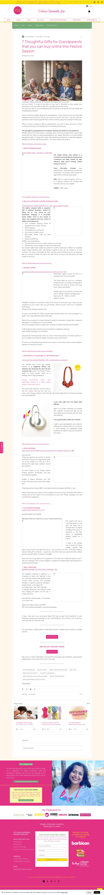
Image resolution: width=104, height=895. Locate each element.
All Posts (16, 25)
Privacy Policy (64, 892)
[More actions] (81, 37)
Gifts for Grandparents (29, 670)
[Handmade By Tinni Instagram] (94, 2)
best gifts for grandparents (47, 673)
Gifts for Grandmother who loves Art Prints (34, 679)
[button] (89, 11)
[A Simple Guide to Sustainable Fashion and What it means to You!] (78, 713)
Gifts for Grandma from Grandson (58, 670)
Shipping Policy (18, 842)
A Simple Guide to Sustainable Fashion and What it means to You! (77, 723)
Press (23, 25)
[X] (55, 881)
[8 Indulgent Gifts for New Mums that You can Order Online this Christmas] (25, 713)
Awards (30, 25)
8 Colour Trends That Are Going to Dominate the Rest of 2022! (51, 723)
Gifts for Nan (73, 670)
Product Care (17, 844)
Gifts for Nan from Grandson (30, 673)
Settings (89, 892)
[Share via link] (34, 689)
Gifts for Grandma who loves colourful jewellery (35, 676)
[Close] (102, 892)
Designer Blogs (39, 25)
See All (88, 703)
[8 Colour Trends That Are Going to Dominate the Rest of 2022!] (52, 713)
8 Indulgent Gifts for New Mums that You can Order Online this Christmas (24, 723)
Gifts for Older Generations (57, 676)
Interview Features (52, 25)
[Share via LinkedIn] (30, 689)
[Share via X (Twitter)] (26, 689)
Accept (97, 892)
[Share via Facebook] (22, 689)
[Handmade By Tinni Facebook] (102, 2)
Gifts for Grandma (42, 670)
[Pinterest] (98, 2)
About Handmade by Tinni (21, 839)
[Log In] (86, 6)
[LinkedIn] (44, 881)
